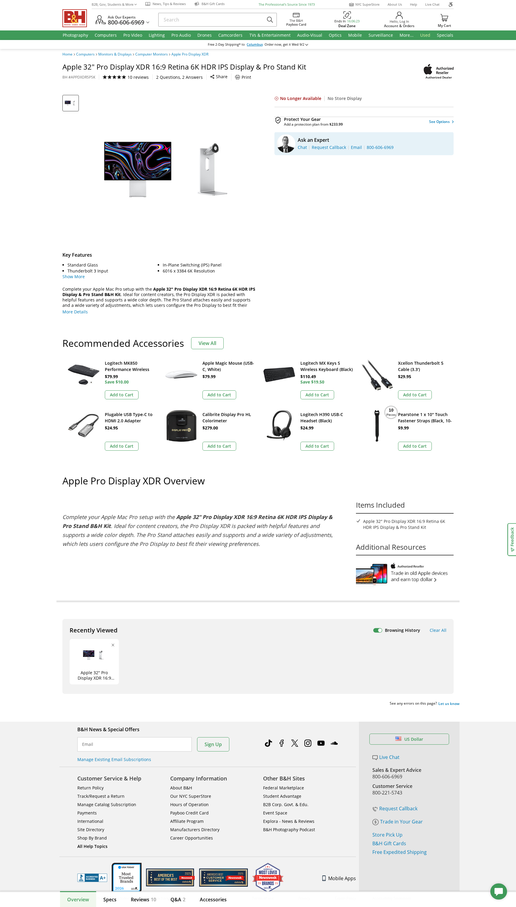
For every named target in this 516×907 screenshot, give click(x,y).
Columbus (255, 44)
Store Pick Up (387, 834)
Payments (87, 813)
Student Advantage (282, 796)
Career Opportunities (191, 838)
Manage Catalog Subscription (106, 804)
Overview (78, 899)
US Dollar (413, 739)
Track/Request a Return (101, 796)
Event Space (275, 813)
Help (413, 4)
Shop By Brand (92, 838)
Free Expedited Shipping (399, 852)
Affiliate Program (187, 821)
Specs (109, 899)
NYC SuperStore (367, 4)
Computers (85, 54)
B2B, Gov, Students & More (112, 4)
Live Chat (432, 4)
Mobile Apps (342, 878)
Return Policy (90, 788)
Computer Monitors (151, 54)
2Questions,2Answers (179, 77)
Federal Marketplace (283, 788)
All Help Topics (92, 846)
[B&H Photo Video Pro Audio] (77, 18)
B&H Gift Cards (389, 843)
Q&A (178, 899)
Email (87, 744)
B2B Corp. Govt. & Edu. (285, 804)
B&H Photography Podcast (289, 829)
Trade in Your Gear (401, 821)
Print (246, 77)
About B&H (181, 788)
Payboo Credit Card (189, 813)
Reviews (143, 899)
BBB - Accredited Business (92, 877)
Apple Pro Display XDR (189, 54)
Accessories (213, 899)
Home (67, 54)
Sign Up (213, 744)
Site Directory (90, 829)
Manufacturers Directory (194, 829)
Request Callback (398, 808)
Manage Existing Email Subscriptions (114, 759)
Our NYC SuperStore (190, 796)
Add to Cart (121, 395)
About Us (395, 4)
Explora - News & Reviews (288, 821)
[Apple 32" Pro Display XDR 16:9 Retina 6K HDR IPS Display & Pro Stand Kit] (171, 169)
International (90, 821)
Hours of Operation (189, 804)
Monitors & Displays (115, 54)
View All (207, 343)
